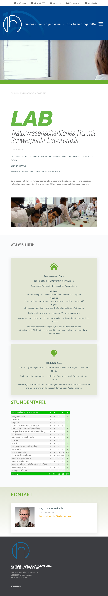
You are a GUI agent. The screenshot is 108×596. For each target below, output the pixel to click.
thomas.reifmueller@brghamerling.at (55, 516)
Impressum (16, 586)
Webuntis (57, 3)
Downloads (92, 3)
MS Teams (21, 3)
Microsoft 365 (39, 3)
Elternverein (74, 3)
